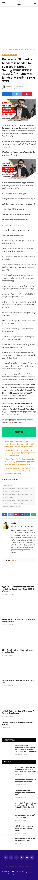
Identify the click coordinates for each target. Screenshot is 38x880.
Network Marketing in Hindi (11, 506)
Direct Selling (7, 485)
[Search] (35, 3)
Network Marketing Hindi (9, 874)
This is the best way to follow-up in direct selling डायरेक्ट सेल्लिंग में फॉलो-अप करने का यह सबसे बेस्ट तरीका (20, 453)
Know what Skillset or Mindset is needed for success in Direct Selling (17, 490)
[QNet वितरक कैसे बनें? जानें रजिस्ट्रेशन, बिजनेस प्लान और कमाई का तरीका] (19, 637)
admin (10, 86)
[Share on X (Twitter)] (17, 94)
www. (9, 423)
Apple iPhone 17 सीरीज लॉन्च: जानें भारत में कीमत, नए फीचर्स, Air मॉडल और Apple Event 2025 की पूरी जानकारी (18, 589)
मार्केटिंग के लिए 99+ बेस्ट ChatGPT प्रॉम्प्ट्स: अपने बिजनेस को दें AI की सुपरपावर (25, 828)
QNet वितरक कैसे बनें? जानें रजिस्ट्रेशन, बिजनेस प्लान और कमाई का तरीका (25, 793)
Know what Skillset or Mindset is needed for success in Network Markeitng (17, 502)
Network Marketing (10, 54)
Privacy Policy (11, 867)
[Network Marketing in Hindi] (19, 3)
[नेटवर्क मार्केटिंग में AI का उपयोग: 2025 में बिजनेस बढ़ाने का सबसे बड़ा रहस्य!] (19, 607)
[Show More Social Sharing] (34, 94)
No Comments (8, 89)
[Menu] (3, 3)
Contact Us (25, 864)
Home (4, 49)
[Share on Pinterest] (27, 94)
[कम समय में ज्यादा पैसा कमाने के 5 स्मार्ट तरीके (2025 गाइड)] (19, 668)
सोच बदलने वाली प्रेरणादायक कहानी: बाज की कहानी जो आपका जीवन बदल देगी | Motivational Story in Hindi (25, 805)
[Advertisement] (19, 28)
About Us (15, 864)
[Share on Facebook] (7, 94)
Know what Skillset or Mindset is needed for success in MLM (17, 496)
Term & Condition (25, 867)
